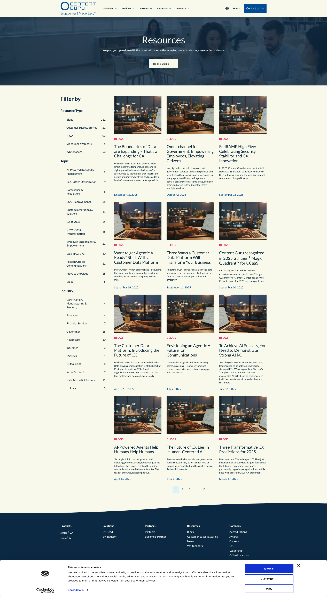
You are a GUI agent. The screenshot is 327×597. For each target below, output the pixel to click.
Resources (162, 8)
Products (126, 8)
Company (235, 526)
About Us (181, 8)
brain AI (66, 538)
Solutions (108, 8)
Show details (76, 590)
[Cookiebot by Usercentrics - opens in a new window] (45, 590)
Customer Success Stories (202, 536)
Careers (234, 541)
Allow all (269, 568)
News (190, 541)
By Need (108, 532)
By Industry (109, 536)
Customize (267, 578)
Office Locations (239, 555)
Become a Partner (155, 536)
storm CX (66, 532)
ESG (232, 546)
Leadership (236, 550)
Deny (269, 588)
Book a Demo (161, 63)
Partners (144, 8)
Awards (234, 536)
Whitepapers (195, 546)
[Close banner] (298, 565)
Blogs (190, 532)
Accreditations (238, 532)
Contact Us (253, 8)
